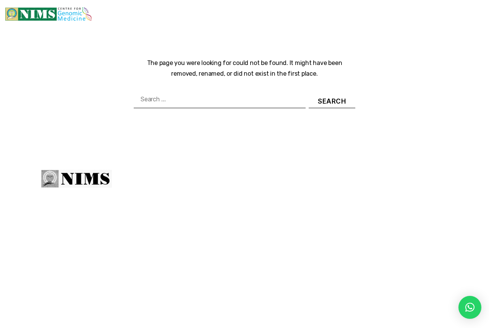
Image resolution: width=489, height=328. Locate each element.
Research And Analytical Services (428, 9)
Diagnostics (234, 9)
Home (126, 9)
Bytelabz (296, 306)
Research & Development (340, 9)
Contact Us (465, 19)
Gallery (423, 19)
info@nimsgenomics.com (379, 226)
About (221, 180)
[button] (469, 307)
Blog (398, 19)
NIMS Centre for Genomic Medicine (141, 306)
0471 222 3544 (358, 209)
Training (278, 9)
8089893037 (417, 209)
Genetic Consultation (179, 9)
